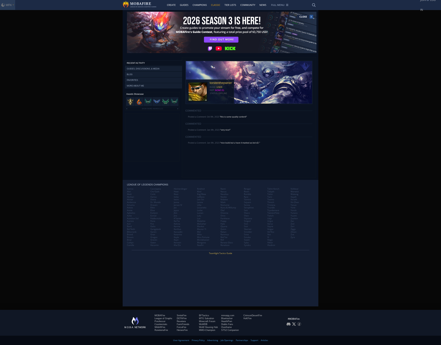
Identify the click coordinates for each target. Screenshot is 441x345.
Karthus (177, 229)
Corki (152, 194)
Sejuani (247, 202)
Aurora (130, 221)
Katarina (178, 234)
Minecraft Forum (207, 321)
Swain (247, 240)
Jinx (175, 215)
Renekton (224, 245)
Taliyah (270, 191)
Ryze (246, 197)
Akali (129, 194)
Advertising (212, 340)
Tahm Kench (273, 188)
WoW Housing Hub (208, 327)
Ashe (129, 215)
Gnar (152, 234)
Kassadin (178, 232)
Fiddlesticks (155, 218)
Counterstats (161, 324)
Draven (153, 205)
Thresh (270, 202)
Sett (246, 210)
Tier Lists (230, 5)
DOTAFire (182, 318)
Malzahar (201, 223)
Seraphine (249, 207)
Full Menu (277, 5)
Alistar (130, 199)
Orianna (224, 213)
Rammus (224, 234)
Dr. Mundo (155, 202)
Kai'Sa (177, 221)
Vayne (270, 226)
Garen (153, 232)
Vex (269, 234)
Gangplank (155, 229)
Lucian (200, 213)
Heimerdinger (180, 188)
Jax (175, 207)
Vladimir (271, 245)
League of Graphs (163, 318)
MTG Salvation (206, 318)
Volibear (295, 188)
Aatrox (130, 188)
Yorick (293, 210)
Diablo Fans (227, 324)
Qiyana (223, 226)
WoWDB (203, 324)
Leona (200, 202)
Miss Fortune (203, 237)
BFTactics (204, 315)
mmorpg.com (227, 315)
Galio (152, 226)
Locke (200, 210)
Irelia (176, 197)
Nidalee (224, 199)
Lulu (199, 215)
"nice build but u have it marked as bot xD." (240, 143)
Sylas (246, 242)
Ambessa (131, 202)
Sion (246, 223)
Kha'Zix (177, 245)
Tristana (271, 205)
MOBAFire (160, 315)
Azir (129, 223)
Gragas (153, 237)
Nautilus (224, 194)
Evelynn (154, 213)
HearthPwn (226, 321)
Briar (129, 240)
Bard (129, 226)
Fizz (152, 223)
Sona (246, 234)
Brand (130, 234)
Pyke (222, 223)
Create (171, 5)
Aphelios (131, 213)
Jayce (176, 210)
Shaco (247, 213)
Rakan (223, 232)
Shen (246, 215)
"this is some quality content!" (233, 117)
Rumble (247, 194)
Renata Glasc (226, 242)
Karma (177, 226)
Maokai (200, 226)
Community (247, 5)
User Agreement (181, 340)
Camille (130, 245)
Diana (153, 199)
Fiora (152, 221)
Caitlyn (130, 242)
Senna (247, 205)
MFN (9, 5)
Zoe (292, 234)
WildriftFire (160, 327)
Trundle (271, 207)
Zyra (293, 237)
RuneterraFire (161, 330)
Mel (199, 232)
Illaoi (176, 194)
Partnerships (242, 340)
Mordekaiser (203, 240)
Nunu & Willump (228, 207)
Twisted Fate (273, 213)
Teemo (270, 199)
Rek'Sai (223, 237)
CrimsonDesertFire (252, 315)
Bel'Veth (131, 229)
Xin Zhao (295, 202)
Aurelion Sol (133, 218)
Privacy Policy (198, 340)
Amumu (131, 205)
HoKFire (247, 318)
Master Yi (201, 229)
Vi (268, 237)
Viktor (270, 242)
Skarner (248, 229)
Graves (153, 240)
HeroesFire (182, 330)
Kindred (200, 188)
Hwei (176, 191)
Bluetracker (227, 318)
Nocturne (224, 205)
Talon (270, 194)
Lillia (199, 205)
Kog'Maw (201, 194)
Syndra (247, 245)
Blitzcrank (131, 232)
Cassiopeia (155, 188)
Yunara (294, 213)
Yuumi (294, 215)
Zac (292, 221)
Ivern (176, 199)
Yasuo (293, 205)
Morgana (201, 242)
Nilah (222, 202)
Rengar (247, 188)
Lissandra (201, 207)
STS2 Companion (230, 330)
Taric (269, 197)
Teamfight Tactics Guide (220, 253)
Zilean (293, 232)
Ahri (129, 191)
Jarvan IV (178, 205)
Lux (198, 218)
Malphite (201, 221)
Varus (270, 223)
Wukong (294, 194)
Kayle (176, 237)
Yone (293, 207)
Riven (246, 191)
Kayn (176, 240)
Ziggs (293, 229)
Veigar (270, 229)
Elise (152, 210)
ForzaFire (181, 327)
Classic (215, 5)
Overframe (226, 327)
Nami (223, 188)
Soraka (247, 237)
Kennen (177, 242)
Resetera (181, 321)
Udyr (269, 218)
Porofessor (160, 321)
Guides (184, 5)
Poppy (223, 221)
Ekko (152, 207)
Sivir (246, 226)
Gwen (153, 242)
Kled (199, 191)
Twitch (270, 215)
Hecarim (154, 245)
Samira (247, 199)
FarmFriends (183, 324)
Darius (153, 197)
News (262, 5)
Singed (247, 221)
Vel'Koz (270, 232)
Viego (270, 240)
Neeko (223, 197)
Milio (199, 234)
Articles (264, 340)
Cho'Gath (154, 191)
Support (254, 340)
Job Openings (227, 340)
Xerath (294, 199)
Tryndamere (273, 210)
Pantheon (225, 218)
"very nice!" (225, 130)
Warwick (295, 191)
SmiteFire (181, 315)
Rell (222, 240)
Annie (129, 210)
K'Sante (177, 218)
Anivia (130, 207)
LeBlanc (201, 197)
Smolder (248, 232)
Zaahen (294, 218)
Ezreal (153, 215)
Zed (292, 223)
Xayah (293, 197)
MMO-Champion (207, 330)
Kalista (177, 223)
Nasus (223, 191)
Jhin (175, 213)
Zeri (292, 226)
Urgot (270, 221)
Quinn (223, 229)
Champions (200, 5)
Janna (176, 202)
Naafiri (200, 245)
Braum (130, 237)
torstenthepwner (221, 83)
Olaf (222, 210)
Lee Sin (200, 199)
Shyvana (248, 218)
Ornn (222, 215)
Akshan (130, 197)
